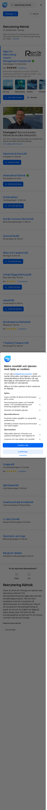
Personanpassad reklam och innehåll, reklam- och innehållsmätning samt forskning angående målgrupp (19, 404)
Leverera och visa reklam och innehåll (19, 439)
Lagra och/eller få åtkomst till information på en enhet (20, 398)
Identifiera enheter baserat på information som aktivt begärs (20, 425)
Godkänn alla (23, 445)
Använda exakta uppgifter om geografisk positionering (20, 419)
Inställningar (23, 452)
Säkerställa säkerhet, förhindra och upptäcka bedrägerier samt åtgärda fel (19, 435)
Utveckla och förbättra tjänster (16, 410)
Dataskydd (23, 455)
